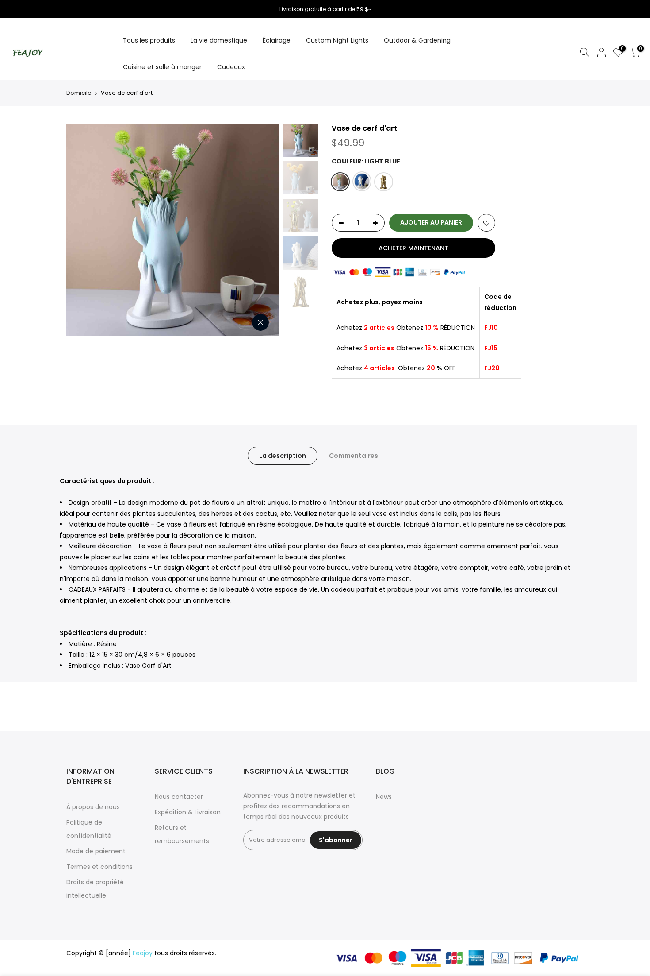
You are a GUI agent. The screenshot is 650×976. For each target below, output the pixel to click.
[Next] (263, 230)
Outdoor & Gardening (417, 40)
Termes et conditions (99, 866)
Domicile (79, 93)
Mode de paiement (96, 851)
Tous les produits (149, 40)
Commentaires (353, 455)
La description (282, 455)
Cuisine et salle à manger (162, 66)
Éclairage (277, 40)
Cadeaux (231, 66)
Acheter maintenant (413, 248)
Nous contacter (179, 796)
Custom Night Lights (337, 40)
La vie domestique (219, 40)
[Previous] (82, 230)
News (384, 796)
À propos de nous (93, 806)
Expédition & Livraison (188, 812)
